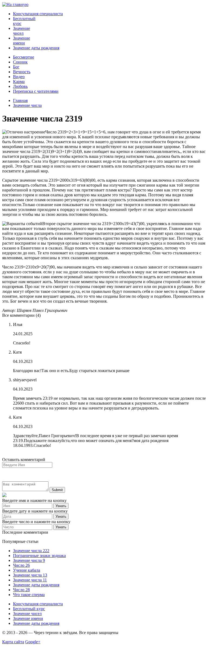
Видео (19, 76)
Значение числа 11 (30, 580)
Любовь (20, 86)
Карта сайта (13, 641)
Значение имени (21, 40)
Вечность (21, 71)
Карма (19, 81)
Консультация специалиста (38, 13)
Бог (16, 67)
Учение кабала (26, 570)
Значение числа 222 (31, 550)
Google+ (32, 641)
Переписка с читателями (35, 91)
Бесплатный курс (29, 608)
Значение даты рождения (36, 48)
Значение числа (27, 105)
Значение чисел (21, 31)
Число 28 (21, 589)
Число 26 (21, 565)
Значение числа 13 (30, 575)
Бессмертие (23, 57)
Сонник (20, 62)
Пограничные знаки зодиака (39, 555)
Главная (20, 100)
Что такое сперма (29, 594)
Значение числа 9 (29, 560)
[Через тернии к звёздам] (15, 4)
